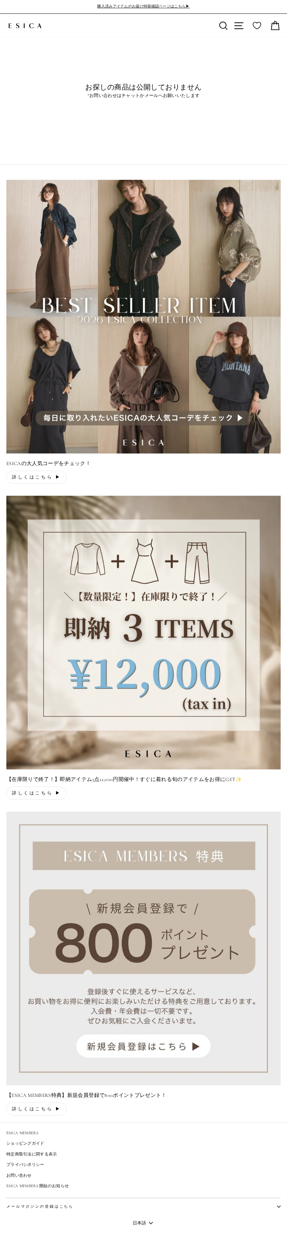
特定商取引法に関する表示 (31, 1154)
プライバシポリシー (25, 1164)
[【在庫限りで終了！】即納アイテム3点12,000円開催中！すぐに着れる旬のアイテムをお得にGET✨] (143, 632)
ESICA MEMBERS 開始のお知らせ (37, 1185)
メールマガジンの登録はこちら (40, 1206)
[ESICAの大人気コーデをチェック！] (143, 317)
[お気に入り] (257, 25)
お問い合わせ (19, 1175)
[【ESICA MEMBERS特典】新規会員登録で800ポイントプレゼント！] (143, 948)
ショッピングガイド (25, 1143)
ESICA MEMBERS (22, 1132)
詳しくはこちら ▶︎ (36, 477)
